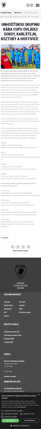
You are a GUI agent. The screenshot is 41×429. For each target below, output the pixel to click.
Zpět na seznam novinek (20, 251)
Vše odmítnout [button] (29, 420)
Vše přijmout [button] (10, 420)
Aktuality (17, 13)
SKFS (21, 309)
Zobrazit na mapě (10, 376)
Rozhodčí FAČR (9, 339)
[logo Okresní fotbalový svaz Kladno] (3, 7)
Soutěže (22, 305)
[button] (20, 426)
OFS (5, 312)
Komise (6, 316)
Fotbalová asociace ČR (11, 332)
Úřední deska (8, 305)
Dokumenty (8, 309)
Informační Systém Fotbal (12, 335)
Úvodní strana (6, 13)
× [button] (39, 394)
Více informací (21, 407)
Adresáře (22, 302)
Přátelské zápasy (25, 312)
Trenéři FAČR (8, 342)
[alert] (20, 411)
